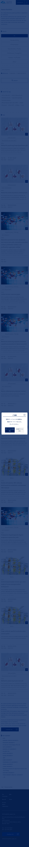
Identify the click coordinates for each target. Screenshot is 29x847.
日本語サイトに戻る (19, 430)
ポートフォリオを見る (10, 430)
